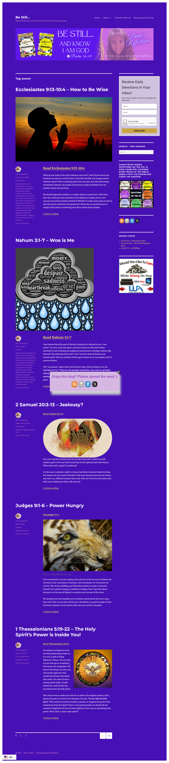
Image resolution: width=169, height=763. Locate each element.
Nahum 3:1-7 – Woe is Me (45, 240)
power (18, 210)
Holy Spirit (27, 201)
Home (97, 18)
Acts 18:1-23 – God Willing (130, 248)
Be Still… (23, 17)
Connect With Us (123, 18)
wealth (24, 215)
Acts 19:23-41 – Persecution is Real (133, 241)
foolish (21, 191)
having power (21, 367)
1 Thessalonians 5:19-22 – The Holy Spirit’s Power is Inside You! (56, 631)
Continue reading (51, 214)
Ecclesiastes (20, 180)
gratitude (19, 430)
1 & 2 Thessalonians (23, 656)
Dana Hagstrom (22, 174)
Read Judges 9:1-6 (51, 515)
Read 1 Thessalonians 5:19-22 (56, 644)
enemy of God (29, 360)
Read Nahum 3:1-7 (57, 337)
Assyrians (19, 353)
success (18, 215)
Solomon (27, 213)
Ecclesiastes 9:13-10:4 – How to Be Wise (62, 89)
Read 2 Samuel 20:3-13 (53, 414)
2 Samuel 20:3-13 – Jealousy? (49, 404)
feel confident (28, 189)
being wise (26, 184)
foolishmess (27, 193)
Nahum (18, 350)
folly (17, 191)
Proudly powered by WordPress (47, 753)
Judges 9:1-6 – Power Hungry (50, 505)
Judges (18, 527)
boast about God (29, 353)
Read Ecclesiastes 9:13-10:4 (64, 168)
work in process (21, 218)
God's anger (28, 365)
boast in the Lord (22, 355)
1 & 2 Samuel (20, 426)
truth (17, 432)
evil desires (20, 363)
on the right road (28, 208)
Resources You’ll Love (143, 18)
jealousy (26, 430)
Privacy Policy (29, 753)
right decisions (26, 210)
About (106, 18)
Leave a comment (22, 223)
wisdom (31, 215)
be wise (18, 184)
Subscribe (139, 130)
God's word (23, 198)
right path (19, 213)
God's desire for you (23, 196)
